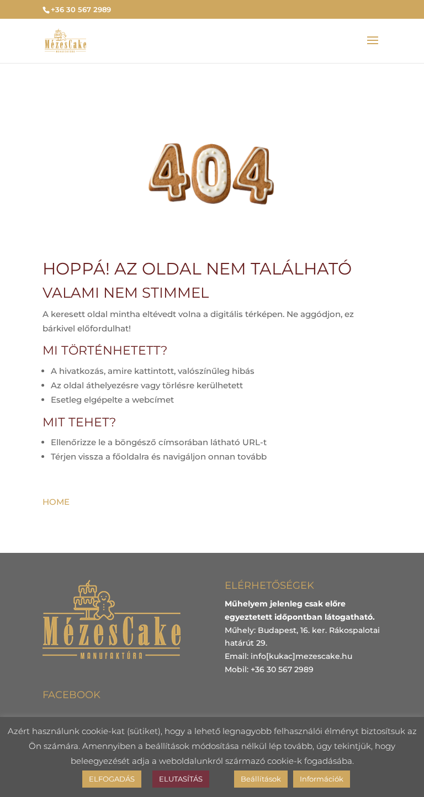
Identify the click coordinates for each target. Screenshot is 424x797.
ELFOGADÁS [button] (112, 778)
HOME (56, 502)
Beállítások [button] (261, 778)
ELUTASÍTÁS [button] (181, 778)
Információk (321, 778)
